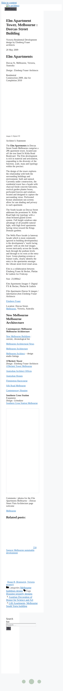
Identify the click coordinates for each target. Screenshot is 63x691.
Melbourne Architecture (17, 349)
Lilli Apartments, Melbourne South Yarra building (22, 605)
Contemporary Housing (16, 390)
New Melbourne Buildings (18, 336)
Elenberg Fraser (13, 301)
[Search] (8, 628)
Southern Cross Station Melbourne (22, 403)
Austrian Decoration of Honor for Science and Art (19, 598)
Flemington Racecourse (16, 381)
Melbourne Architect (15, 353)
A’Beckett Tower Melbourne (19, 366)
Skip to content (9, 2)
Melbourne (11, 308)
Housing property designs (19, 593)
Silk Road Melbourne (16, 385)
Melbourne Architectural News (20, 344)
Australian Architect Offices (19, 371)
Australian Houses (14, 376)
